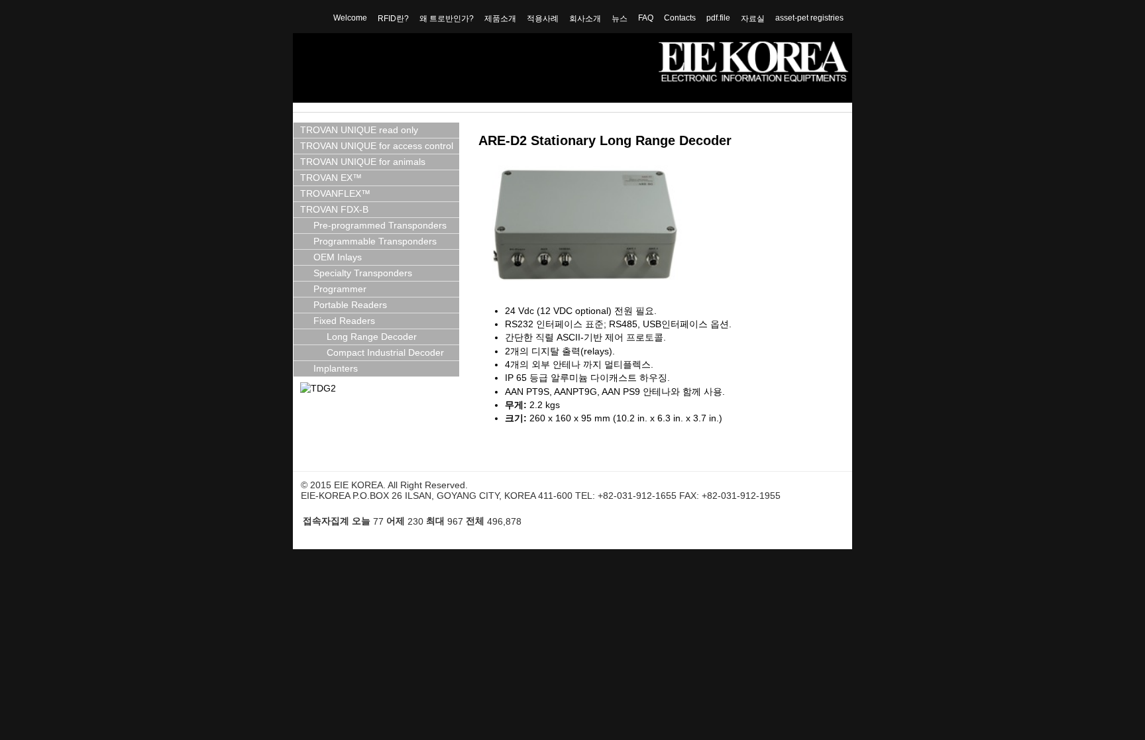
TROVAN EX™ (331, 178)
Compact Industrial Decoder (385, 353)
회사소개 (585, 18)
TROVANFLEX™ (335, 194)
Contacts (680, 18)
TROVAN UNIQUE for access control (376, 146)
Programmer (339, 289)
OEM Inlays (337, 257)
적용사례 (543, 18)
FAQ (645, 18)
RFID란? (393, 18)
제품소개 (500, 18)
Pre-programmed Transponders (380, 226)
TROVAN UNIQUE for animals (362, 162)
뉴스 (619, 18)
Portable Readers (350, 305)
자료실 (753, 18)
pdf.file (718, 18)
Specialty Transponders (362, 273)
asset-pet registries (809, 18)
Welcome (350, 18)
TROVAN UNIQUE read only (359, 130)
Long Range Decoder (372, 337)
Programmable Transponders (375, 241)
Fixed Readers (344, 321)
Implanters (335, 369)
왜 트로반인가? (446, 18)
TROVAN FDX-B (334, 210)
